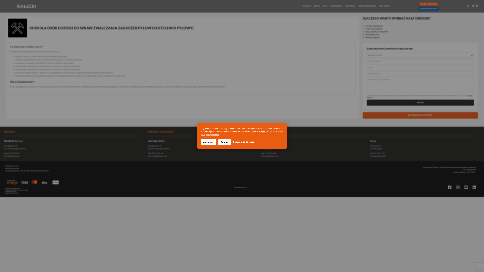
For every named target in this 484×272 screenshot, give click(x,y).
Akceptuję (208, 142)
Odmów (225, 142)
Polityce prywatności (210, 135)
